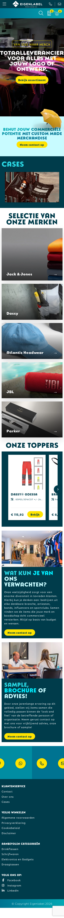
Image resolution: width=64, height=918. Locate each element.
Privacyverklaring (14, 822)
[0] (49, 13)
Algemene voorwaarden (18, 817)
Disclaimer (9, 833)
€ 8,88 (57, 514)
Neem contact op (20, 632)
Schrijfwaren (10, 854)
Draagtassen (10, 864)
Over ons (8, 796)
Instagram (14, 885)
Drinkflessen (10, 848)
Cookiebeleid (11, 827)
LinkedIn (13, 890)
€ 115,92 (17, 514)
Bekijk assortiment (32, 80)
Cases (6, 801)
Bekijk (35, 514)
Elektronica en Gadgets (18, 859)
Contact (7, 791)
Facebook (14, 880)
